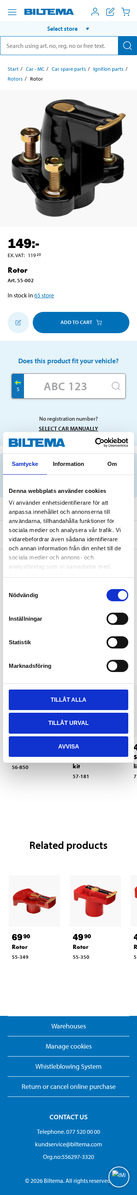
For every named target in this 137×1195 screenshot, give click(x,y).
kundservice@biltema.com (68, 1144)
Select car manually (68, 428)
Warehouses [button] (68, 1026)
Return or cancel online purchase (69, 1086)
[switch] (117, 618)
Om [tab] (112, 463)
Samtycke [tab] (25, 463)
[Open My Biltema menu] (95, 12)
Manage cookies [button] (69, 1046)
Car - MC (35, 68)
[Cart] (125, 12)
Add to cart (76, 322)
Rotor (20, 947)
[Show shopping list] (110, 12)
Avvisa (68, 746)
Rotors (15, 78)
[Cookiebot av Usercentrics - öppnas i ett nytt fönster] (96, 443)
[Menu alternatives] (12, 12)
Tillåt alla (68, 699)
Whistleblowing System (68, 1066)
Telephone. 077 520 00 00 (68, 1131)
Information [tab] (68, 463)
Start (13, 68)
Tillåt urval (68, 723)
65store (44, 295)
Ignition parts (108, 68)
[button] (68, 28)
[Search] (127, 45)
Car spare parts (69, 68)
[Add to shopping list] (18, 322)
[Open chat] (119, 1177)
